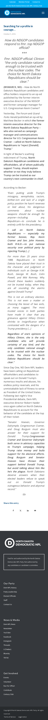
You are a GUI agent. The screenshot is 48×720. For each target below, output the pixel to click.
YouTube (7, 632)
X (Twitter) (7, 649)
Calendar (12, 2)
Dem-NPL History (10, 587)
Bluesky (7, 653)
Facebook (7, 637)
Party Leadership (10, 592)
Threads (7, 645)
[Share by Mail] (35, 510)
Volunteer (7, 682)
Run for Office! (9, 686)
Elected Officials (10, 596)
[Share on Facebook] (13, 510)
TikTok (6, 658)
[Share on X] (20, 510)
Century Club (9, 694)
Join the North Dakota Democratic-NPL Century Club (24, 6)
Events (6, 677)
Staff (5, 600)
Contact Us (36, 2)
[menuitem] (12, 2)
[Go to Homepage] (20, 13)
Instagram (7, 641)
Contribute (8, 690)
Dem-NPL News (9, 624)
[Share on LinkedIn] (27, 510)
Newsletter (8, 628)
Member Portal (24, 2)
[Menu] (43, 13)
